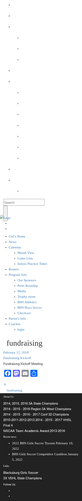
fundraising (14, 390)
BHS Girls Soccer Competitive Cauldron (39, 454)
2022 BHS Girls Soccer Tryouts (33, 443)
